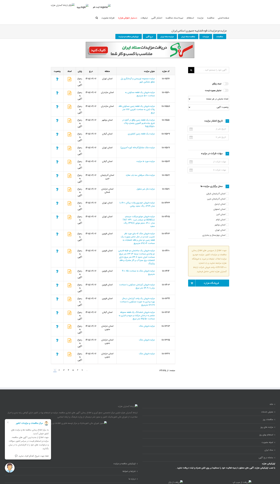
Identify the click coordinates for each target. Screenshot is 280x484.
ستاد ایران (268, 450)
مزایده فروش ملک (147, 326)
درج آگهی (149, 36)
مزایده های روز (266, 427)
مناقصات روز (268, 419)
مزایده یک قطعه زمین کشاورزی (141, 134)
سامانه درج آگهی (266, 457)
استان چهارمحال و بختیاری (213, 235)
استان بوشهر (220, 225)
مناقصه (210, 17)
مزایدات (206, 36)
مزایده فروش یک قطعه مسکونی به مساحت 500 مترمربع (140, 94)
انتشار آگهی (156, 17)
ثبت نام (96, 7)
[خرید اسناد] (69, 80)
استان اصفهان (219, 209)
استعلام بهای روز (266, 435)
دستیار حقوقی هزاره (127, 17)
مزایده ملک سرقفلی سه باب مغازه (140, 175)
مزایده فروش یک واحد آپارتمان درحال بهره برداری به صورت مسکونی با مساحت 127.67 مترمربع (137, 302)
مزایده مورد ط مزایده (146, 161)
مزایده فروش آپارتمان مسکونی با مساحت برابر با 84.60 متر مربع (137, 286)
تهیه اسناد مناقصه (174, 17)
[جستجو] (97, 18)
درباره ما (132, 479)
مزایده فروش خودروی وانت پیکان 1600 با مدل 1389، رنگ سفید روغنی (137, 204)
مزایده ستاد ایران (167, 36)
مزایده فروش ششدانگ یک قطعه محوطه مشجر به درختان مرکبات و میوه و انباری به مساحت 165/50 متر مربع (137, 316)
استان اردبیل (220, 204)
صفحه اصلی (223, 17)
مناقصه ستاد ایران (188, 36)
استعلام (190, 17)
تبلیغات (144, 17)
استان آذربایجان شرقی (215, 194)
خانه (271, 404)
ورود (78, 7)
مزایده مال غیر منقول (146, 189)
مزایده (200, 17)
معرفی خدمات (267, 412)
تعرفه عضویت (108, 17)
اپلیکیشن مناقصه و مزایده (129, 36)
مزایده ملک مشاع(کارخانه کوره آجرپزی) (138, 147)
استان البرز (220, 214)
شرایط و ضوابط (129, 471)
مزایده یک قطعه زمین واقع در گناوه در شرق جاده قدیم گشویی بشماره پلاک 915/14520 (138, 123)
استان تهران (220, 230)
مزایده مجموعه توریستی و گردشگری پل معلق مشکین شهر (138, 80)
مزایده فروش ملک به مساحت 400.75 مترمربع (138, 272)
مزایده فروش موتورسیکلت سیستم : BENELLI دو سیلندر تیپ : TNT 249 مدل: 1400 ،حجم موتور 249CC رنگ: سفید (138, 221)
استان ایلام (220, 219)
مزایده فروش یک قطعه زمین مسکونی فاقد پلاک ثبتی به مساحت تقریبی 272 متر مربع (136, 109)
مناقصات (219, 36)
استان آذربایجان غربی (216, 199)
